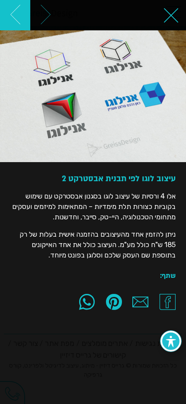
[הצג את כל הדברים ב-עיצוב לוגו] (171, 15)
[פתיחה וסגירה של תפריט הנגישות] (170, 341)
